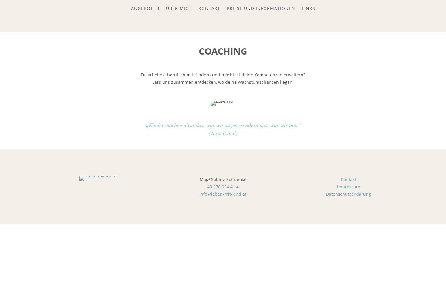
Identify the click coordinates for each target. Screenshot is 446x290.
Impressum (348, 187)
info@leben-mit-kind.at (222, 194)
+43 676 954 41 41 (223, 187)
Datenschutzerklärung (348, 194)
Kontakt (348, 179)
